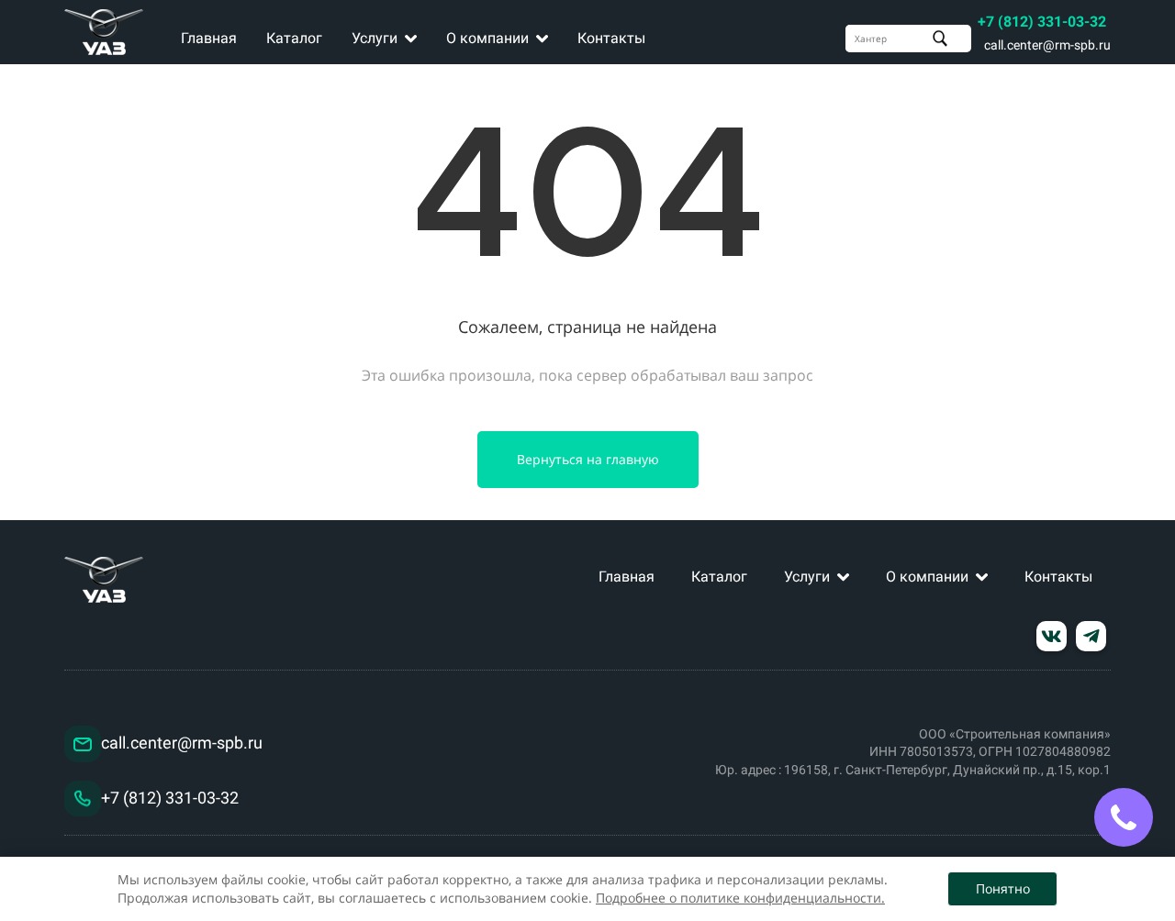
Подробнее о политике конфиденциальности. (740, 897)
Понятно (1003, 888)
